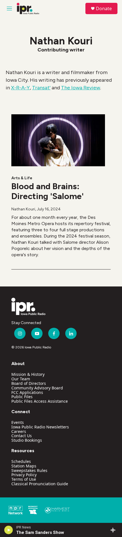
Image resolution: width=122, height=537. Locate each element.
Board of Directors (28, 383)
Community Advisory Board (37, 388)
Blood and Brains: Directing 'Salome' (47, 191)
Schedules (21, 461)
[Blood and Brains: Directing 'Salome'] (58, 140)
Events (17, 422)
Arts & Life (21, 178)
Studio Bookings (26, 440)
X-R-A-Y (20, 88)
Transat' (41, 88)
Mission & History (28, 374)
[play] (8, 530)
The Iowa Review (80, 88)
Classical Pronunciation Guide (39, 483)
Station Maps (23, 466)
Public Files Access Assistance (39, 401)
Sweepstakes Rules (29, 470)
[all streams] (114, 530)
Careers (18, 431)
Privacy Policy (24, 474)
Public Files (22, 396)
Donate (104, 8)
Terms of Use (23, 479)
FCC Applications (27, 392)
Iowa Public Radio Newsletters (40, 427)
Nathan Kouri (23, 209)
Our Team (20, 378)
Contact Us (21, 435)
